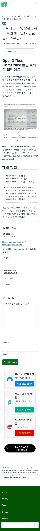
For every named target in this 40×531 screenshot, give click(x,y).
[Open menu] (37, 4)
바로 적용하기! (24, 409)
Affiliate (4, 518)
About (4, 492)
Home (4, 16)
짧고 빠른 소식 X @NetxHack (21, 448)
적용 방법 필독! (24, 383)
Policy (4, 505)
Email (5, 354)
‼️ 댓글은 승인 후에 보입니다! (16, 304)
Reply (6, 258)
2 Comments (31, 43)
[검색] (34, 524)
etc (9, 16)
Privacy (4, 499)
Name (6, 343)
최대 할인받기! (24, 432)
